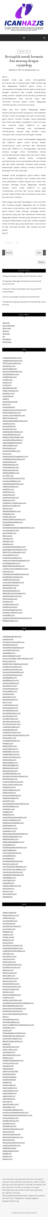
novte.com (7, 1030)
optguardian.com (10, 691)
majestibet (18, 1198)
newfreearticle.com (11, 467)
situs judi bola (16, 1182)
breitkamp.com (9, 787)
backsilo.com (8, 541)
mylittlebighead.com (11, 741)
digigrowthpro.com (11, 915)
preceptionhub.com (11, 650)
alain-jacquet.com (10, 418)
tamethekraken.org (11, 806)
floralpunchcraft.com (11, 506)
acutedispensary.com (11, 563)
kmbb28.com (8, 883)
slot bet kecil (7, 1198)
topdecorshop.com (11, 1121)
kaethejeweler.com (11, 839)
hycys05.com (8, 475)
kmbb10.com (8, 489)
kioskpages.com (9, 825)
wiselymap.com (9, 962)
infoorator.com (9, 1027)
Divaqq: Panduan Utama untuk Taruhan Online (22, 276)
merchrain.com (9, 880)
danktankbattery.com (12, 511)
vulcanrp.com (8, 997)
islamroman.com (10, 981)
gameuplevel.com (10, 708)
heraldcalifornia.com (11, 754)
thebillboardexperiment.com (15, 847)
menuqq (5, 1179)
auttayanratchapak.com (13, 432)
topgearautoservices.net (13, 861)
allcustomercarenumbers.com (15, 776)
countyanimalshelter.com (13, 582)
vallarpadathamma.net (12, 443)
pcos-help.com (9, 929)
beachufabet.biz (9, 850)
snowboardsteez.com (12, 481)
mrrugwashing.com (11, 530)
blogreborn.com (10, 956)
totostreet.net (8, 694)
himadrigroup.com (10, 978)
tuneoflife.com (9, 615)
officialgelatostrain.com (12, 836)
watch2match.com (11, 1104)
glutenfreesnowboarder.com (15, 817)
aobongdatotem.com (12, 656)
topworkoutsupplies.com (13, 672)
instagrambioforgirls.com (13, 484)
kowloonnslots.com (11, 989)
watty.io (6, 399)
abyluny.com (8, 891)
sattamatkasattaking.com (13, 842)
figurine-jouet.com (10, 864)
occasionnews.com (11, 604)
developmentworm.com (13, 1137)
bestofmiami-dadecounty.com (15, 664)
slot (17, 242)
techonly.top (8, 943)
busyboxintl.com (10, 429)
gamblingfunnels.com (12, 926)
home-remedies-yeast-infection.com (18, 658)
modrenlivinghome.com (13, 872)
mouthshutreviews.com (12, 675)
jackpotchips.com (10, 771)
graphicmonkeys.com (12, 757)
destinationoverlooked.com (14, 593)
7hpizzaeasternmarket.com (14, 1033)
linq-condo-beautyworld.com (15, 1014)
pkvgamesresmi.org (10, 1201)
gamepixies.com (9, 760)
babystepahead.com (11, 591)
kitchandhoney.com (11, 1047)
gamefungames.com (11, 721)
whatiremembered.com (13, 1011)
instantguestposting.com (13, 1129)
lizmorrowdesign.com (12, 820)
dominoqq (7, 342)
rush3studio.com (10, 377)
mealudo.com (8, 514)
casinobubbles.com (11, 683)
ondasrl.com (8, 812)
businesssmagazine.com (13, 948)
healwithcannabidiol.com (13, 823)
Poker (21, 51)
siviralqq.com (8, 544)
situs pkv (6, 323)
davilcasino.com (9, 697)
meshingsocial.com (11, 497)
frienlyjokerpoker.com (12, 986)
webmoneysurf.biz (10, 1071)
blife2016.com (8, 814)
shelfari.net (7, 1082)
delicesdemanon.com (12, 1055)
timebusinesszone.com (12, 610)
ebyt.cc (6, 1017)
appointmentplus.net (12, 1134)
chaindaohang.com (11, 1019)
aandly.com (7, 1156)
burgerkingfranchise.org (13, 440)
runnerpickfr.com (10, 921)
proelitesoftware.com (12, 773)
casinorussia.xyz (9, 1085)
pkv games (8, 242)
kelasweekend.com (11, 1151)
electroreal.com (9, 661)
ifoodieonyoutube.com (12, 667)
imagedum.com (9, 831)
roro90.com (8, 380)
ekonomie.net (8, 1132)
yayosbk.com (8, 1066)
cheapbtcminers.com (12, 732)
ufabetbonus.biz (9, 1148)
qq (4, 336)
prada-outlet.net (9, 912)
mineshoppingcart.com (12, 669)
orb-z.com (7, 454)
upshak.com (8, 538)
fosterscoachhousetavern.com (15, 456)
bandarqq (7, 339)
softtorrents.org (9, 793)
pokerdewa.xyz (9, 1099)
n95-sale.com (8, 954)
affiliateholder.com (10, 621)
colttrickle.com (9, 918)
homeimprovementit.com (13, 642)
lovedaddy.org (8, 525)
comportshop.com (11, 1118)
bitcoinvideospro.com (12, 412)
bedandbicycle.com (11, 751)
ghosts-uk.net (8, 937)
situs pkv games (16, 1184)
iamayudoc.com (9, 738)
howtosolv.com (9, 1052)
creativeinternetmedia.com (14, 951)
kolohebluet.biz (9, 1074)
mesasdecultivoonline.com (14, 459)
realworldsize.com (10, 445)
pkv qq (14, 1190)
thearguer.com (9, 500)
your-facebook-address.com (14, 866)
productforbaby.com (11, 451)
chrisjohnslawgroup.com (13, 782)
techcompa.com (10, 973)
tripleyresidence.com (11, 790)
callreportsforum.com (12, 886)
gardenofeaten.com (11, 473)
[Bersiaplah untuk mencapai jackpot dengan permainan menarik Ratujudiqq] (7, 252)
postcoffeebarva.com (12, 434)
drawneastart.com (10, 762)
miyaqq (28, 1198)
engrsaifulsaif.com (10, 730)
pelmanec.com (9, 366)
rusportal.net (8, 396)
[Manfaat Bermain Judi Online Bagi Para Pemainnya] (24, 14)
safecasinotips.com (11, 768)
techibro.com (8, 992)
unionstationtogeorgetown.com (16, 735)
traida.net (6, 1044)
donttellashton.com (11, 374)
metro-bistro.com (10, 1049)
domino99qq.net (10, 369)
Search (41, 262)
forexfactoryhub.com (11, 967)
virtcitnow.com (9, 959)
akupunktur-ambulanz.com (14, 1008)
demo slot (7, 328)
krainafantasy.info (10, 388)
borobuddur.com (10, 716)
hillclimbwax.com (10, 599)
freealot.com (8, 743)
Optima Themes (31, 1213)
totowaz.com (8, 571)
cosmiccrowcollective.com (14, 415)
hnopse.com (8, 601)
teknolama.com (9, 448)
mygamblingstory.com (12, 358)
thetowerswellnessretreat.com (15, 834)
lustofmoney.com (10, 607)
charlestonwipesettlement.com (16, 574)
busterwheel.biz (9, 1079)
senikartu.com (9, 393)
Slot (27, 51)
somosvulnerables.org (12, 795)
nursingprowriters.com (12, 558)
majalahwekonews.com (12, 360)
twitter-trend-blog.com (12, 1000)
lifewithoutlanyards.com (13, 1041)
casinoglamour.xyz (10, 1090)
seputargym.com (10, 686)
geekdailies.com (9, 877)
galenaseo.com (9, 1107)
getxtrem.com (9, 492)
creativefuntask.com (11, 727)
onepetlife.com (9, 845)
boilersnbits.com (10, 462)
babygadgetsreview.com (13, 1006)
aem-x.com (7, 702)
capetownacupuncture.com (14, 410)
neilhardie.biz (8, 1069)
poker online (39, 1182)
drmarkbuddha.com (11, 1022)
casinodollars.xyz (10, 1093)
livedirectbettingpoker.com (14, 519)
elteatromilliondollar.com (13, 437)
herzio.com (7, 382)
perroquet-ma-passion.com (14, 869)
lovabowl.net (8, 639)
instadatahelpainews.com (13, 875)
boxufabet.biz (8, 858)
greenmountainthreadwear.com (16, 560)
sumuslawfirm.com (11, 555)
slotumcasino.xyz (10, 1088)
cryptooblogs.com (10, 705)
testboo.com (8, 1058)
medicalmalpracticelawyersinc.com (17, 1115)
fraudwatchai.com (10, 699)
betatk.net (7, 1153)
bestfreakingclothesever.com (15, 549)
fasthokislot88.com (11, 765)
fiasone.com (8, 508)
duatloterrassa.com (11, 798)
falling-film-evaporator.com (14, 552)
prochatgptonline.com (12, 964)
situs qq (6, 331)
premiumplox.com (10, 1063)
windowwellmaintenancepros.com (17, 618)
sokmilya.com (8, 888)
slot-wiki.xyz (7, 1101)
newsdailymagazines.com (13, 647)
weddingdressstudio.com (13, 1060)
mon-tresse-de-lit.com (12, 853)
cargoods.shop (9, 407)
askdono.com (8, 940)
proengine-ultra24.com (12, 1038)
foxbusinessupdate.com (13, 522)
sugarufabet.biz (9, 856)
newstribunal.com (10, 645)
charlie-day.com (9, 517)
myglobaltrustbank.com (13, 1110)
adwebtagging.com (11, 585)
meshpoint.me (9, 423)
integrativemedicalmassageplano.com (19, 527)
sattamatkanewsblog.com (14, 566)
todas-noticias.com (11, 391)
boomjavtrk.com (10, 894)
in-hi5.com (7, 385)
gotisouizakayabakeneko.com (15, 421)
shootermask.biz (9, 1077)
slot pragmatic (9, 325)
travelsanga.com (9, 1126)
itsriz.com (6, 404)
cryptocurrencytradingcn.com (15, 569)
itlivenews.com (9, 1140)
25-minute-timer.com (12, 724)
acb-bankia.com (9, 533)
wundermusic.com (10, 719)
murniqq (28, 1184)
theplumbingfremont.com (14, 1143)
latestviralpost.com (10, 464)
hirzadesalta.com (10, 677)
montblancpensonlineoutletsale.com (18, 1003)
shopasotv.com (9, 1123)
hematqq (37, 1184)
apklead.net (8, 897)
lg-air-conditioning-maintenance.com (18, 1025)
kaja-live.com (8, 970)
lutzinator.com (9, 809)
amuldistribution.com (12, 713)
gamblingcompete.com (13, 945)
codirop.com (8, 934)
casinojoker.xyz (9, 1096)
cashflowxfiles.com (10, 486)
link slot (10, 1187)
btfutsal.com (8, 932)
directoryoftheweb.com (12, 371)
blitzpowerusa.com (11, 470)
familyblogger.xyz (10, 779)
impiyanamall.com (10, 689)
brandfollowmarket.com (13, 577)
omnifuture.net (9, 923)
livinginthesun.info (10, 402)
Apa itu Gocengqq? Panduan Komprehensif (21, 297)
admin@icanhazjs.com (32, 70)
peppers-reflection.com (13, 612)
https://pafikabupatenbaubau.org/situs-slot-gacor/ (23, 1196)
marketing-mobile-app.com (14, 503)
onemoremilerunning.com (14, 478)
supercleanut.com (10, 749)
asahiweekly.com (10, 746)
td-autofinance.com (11, 984)
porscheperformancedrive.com (16, 804)
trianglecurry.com (10, 828)
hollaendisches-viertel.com (14, 1036)
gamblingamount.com (12, 596)
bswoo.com (8, 1159)
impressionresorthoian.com (14, 547)
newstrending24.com (11, 1145)
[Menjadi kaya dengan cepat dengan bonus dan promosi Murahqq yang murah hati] (41, 252)
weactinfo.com (9, 495)
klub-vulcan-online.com (13, 784)
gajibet (35, 1198)
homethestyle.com (10, 710)
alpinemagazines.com (12, 995)
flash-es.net (7, 536)
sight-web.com (9, 975)
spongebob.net (9, 426)
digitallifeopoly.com (11, 680)
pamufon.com (9, 801)
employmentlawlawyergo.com (15, 1112)
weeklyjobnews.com (11, 579)
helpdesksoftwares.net (12, 636)
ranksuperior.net (9, 588)
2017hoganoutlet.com (12, 363)
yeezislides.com (9, 653)
